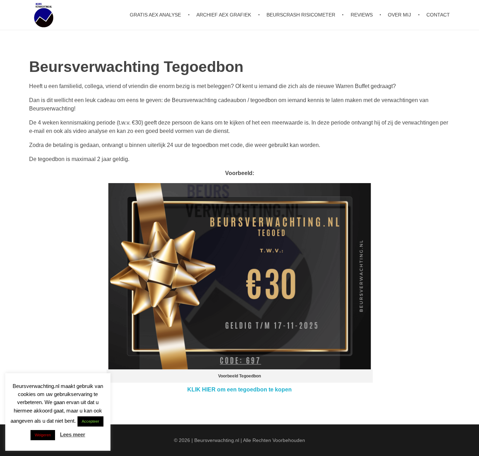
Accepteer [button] (90, 421)
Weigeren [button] (43, 435)
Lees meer (72, 434)
